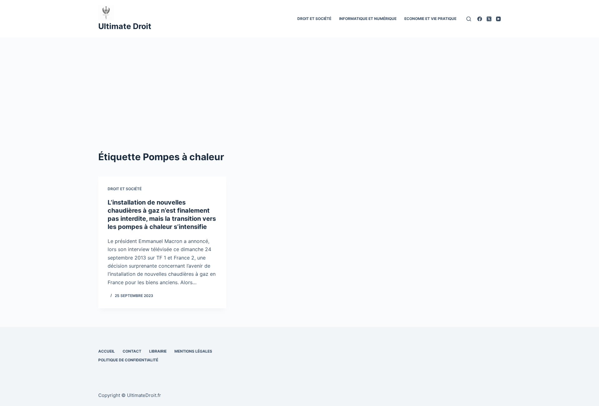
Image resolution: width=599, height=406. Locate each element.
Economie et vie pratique (430, 18)
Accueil (106, 351)
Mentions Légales (193, 351)
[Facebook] (479, 19)
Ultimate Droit (124, 26)
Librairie (158, 351)
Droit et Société (314, 18)
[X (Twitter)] (489, 19)
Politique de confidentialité (128, 360)
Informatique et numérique (368, 18)
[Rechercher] (468, 19)
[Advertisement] (299, 84)
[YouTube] (498, 19)
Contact (132, 351)
